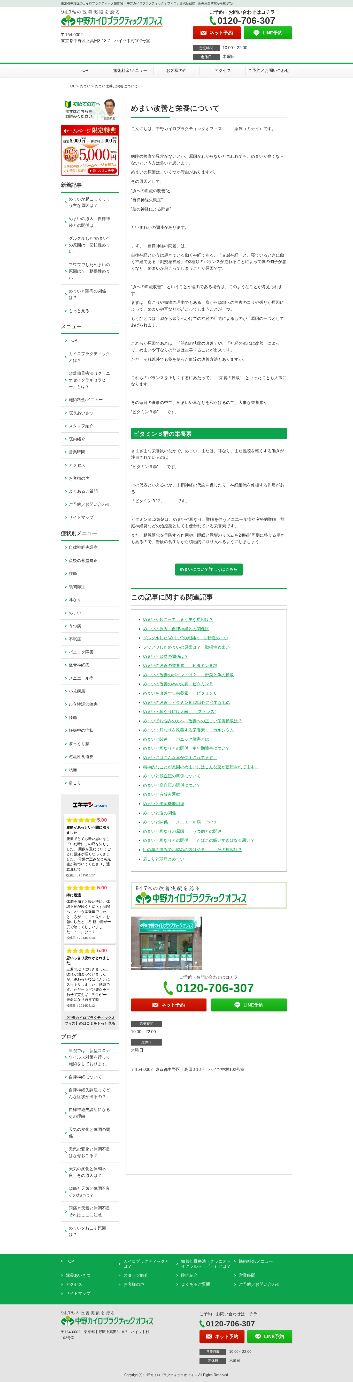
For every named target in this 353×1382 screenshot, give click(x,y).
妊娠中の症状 (81, 730)
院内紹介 (77, 439)
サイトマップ (81, 517)
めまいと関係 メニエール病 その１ (180, 822)
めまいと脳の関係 (159, 813)
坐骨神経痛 (79, 665)
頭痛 (73, 770)
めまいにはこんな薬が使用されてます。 (180, 757)
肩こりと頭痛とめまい (163, 859)
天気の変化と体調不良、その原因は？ (87, 1172)
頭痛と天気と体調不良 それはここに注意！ (93, 1211)
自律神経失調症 (83, 547)
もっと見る (79, 311)
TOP (84, 70)
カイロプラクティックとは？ (89, 357)
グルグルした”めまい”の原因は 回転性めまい (185, 638)
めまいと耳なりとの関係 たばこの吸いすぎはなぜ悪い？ (199, 840)
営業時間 (77, 452)
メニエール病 (81, 678)
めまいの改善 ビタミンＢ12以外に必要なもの (186, 702)
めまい (85, 86)
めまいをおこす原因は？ (87, 1231)
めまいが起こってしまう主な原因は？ (178, 619)
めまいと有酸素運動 (161, 794)
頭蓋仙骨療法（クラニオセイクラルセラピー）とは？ (89, 380)
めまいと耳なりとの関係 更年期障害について (186, 748)
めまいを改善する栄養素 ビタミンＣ (180, 693)
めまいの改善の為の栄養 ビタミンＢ (178, 684)
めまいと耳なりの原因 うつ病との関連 (182, 831)
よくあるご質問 (83, 491)
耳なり (75, 599)
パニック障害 (81, 652)
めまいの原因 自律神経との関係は (176, 629)
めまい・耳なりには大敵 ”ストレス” (179, 711)
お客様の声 (176, 70)
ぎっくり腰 (79, 743)
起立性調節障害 (83, 704)
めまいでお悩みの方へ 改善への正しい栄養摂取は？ (192, 721)
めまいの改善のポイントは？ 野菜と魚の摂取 (188, 675)
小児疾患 (77, 691)
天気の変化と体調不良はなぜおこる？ (89, 1152)
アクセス (222, 70)
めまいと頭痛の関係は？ (165, 656)
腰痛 (73, 573)
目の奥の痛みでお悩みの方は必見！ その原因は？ (192, 849)
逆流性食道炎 (81, 756)
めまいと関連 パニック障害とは (176, 739)
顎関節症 (77, 586)
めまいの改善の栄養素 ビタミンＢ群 (180, 665)
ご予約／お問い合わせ (268, 70)
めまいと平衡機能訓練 (163, 803)
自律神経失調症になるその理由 (89, 1112)
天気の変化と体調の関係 (89, 1132)
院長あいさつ (81, 413)
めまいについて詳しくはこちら (209, 569)
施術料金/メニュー (130, 70)
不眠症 (75, 639)
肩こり (75, 783)
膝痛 (73, 717)
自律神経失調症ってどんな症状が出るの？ (89, 1093)
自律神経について (85, 1077)
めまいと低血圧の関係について (172, 776)
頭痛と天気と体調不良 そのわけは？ (93, 1191)
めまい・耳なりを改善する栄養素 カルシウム (188, 730)
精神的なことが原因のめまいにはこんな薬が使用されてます (201, 767)
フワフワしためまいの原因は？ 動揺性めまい (186, 647)
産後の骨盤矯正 (83, 560)
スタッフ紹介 (81, 426)
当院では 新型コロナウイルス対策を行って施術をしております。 (89, 1057)
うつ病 (75, 626)
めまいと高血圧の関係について (172, 785)
